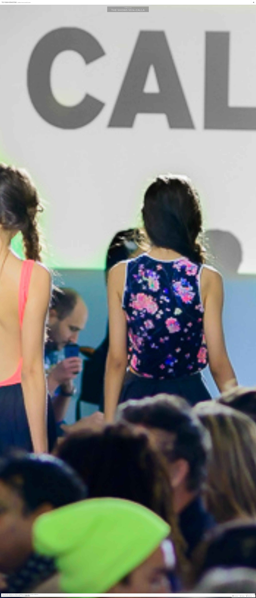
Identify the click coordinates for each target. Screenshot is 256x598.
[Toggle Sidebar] (253, 2)
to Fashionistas (9, 2)
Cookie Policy (27, 595)
